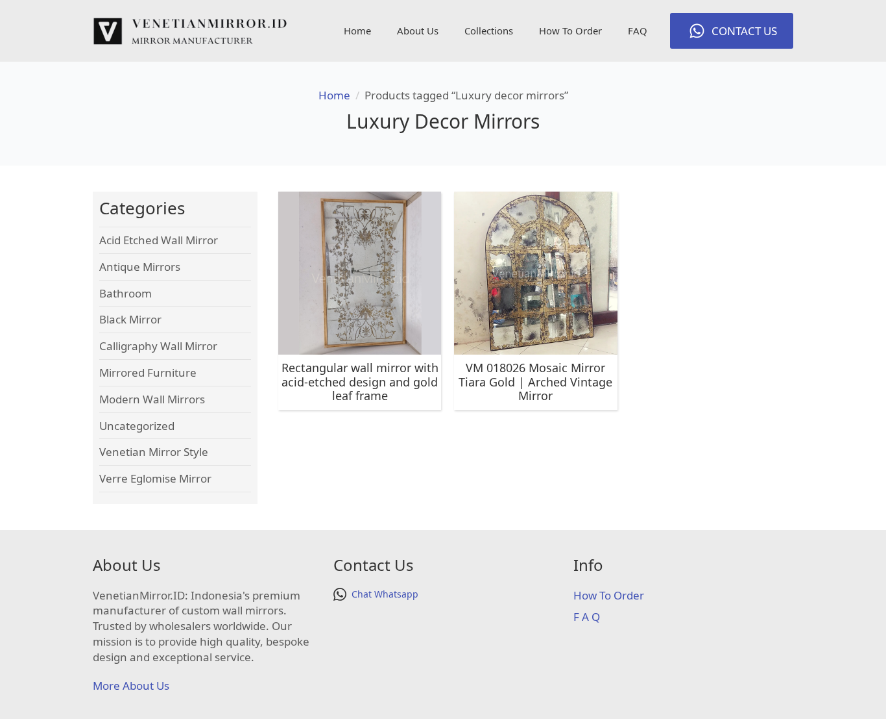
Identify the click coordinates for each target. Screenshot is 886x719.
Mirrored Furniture (148, 372)
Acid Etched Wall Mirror (158, 240)
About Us (417, 30)
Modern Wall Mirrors (152, 399)
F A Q (586, 616)
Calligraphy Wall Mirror (158, 345)
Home (357, 30)
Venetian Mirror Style (153, 451)
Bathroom (125, 293)
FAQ (637, 30)
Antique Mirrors (139, 266)
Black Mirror (130, 319)
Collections (488, 30)
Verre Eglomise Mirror (155, 478)
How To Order (570, 30)
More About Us (131, 685)
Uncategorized (136, 425)
